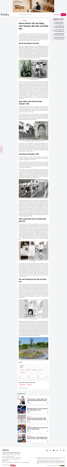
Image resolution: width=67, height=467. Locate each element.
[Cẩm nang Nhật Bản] (17, 450)
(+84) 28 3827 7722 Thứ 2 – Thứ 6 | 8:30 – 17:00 (12, 459)
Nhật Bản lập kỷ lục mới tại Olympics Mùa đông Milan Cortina (37, 409)
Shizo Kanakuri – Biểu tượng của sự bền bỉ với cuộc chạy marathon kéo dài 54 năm (37, 437)
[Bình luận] (20, 376)
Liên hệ (3, 462)
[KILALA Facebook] (47, 450)
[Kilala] (5, 14)
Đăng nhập (56, 14)
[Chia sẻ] (38, 376)
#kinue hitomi (28, 369)
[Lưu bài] (29, 376)
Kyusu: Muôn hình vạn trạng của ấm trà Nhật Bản (59, 30)
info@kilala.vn (6, 460)
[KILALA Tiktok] (64, 450)
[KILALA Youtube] (54, 450)
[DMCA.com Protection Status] (62, 465)
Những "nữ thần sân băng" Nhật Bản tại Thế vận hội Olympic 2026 (36, 418)
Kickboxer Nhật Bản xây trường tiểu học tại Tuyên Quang (37, 428)
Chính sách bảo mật (16, 462)
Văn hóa (25, 20)
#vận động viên (34, 369)
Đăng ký (63, 14)
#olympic (40, 369)
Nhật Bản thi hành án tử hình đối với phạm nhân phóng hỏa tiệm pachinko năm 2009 (59, 34)
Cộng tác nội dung (9, 462)
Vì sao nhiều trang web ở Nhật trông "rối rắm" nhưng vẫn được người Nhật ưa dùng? (59, 26)
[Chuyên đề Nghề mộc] (33, 6)
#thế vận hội (23, 372)
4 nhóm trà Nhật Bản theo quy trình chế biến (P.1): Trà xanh (59, 22)
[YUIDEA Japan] (5, 465)
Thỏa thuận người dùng (25, 462)
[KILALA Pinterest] (60, 450)
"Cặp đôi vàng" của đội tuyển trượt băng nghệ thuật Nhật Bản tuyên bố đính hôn (37, 399)
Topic (20, 20)
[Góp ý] (46, 376)
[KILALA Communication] (13, 465)
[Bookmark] (47, 402)
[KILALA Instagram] (57, 450)
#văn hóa (22, 369)
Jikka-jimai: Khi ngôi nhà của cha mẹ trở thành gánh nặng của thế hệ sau (60, 38)
